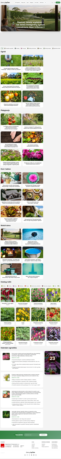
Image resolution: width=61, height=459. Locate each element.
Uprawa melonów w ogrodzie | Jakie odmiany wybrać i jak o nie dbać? (26, 402)
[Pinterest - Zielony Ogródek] (32, 455)
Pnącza (27, 285)
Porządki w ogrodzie (9, 48)
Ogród (28, 2)
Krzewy (10, 285)
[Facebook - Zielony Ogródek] (27, 455)
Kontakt (33, 446)
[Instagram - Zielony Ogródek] (29, 455)
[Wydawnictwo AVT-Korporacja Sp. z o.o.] (2, 446)
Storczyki (24, 48)
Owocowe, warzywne (47, 285)
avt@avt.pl (22, 445)
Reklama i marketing (35, 447)
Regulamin (43, 444)
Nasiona (40, 48)
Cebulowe (21, 285)
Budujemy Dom (54, 444)
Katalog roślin (23, 2)
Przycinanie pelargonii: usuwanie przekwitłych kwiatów (23, 359)
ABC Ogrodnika (17, 2)
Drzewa (4, 285)
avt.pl (21, 446)
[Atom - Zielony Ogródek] (36, 455)
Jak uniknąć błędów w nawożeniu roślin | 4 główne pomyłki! (24, 381)
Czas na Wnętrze (54, 445)
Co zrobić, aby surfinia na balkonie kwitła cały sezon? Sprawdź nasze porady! (26, 365)
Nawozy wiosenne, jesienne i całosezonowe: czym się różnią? (24, 383)
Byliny (15, 285)
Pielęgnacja (31, 2)
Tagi (2, 48)
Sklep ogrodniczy (55, 447)
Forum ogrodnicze (55, 446)
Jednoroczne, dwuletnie (36, 285)
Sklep (57, 2)
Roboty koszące (48, 48)
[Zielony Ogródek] (30, 452)
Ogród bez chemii (57, 48)
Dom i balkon (36, 2)
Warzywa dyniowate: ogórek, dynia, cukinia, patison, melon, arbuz (25, 400)
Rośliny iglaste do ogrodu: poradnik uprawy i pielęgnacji (23, 420)
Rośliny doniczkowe (32, 48)
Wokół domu (42, 2)
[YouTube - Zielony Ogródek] (34, 455)
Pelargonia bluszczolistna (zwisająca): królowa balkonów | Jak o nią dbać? (25, 362)
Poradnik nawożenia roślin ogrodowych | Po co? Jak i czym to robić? (26, 384)
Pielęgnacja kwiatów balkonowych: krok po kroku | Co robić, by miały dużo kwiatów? (26, 368)
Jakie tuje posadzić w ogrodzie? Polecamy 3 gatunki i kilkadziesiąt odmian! (25, 425)
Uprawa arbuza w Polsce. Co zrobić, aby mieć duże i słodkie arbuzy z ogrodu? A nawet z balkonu (26, 405)
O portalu (33, 444)
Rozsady (17, 48)
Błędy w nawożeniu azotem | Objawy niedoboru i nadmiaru (24, 379)
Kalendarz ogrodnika (9, 348)
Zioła (55, 285)
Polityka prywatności (45, 446)
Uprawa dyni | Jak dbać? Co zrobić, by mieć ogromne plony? (24, 398)
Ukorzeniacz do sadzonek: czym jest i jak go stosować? (23, 422)
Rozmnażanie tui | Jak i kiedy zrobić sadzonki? (21, 418)
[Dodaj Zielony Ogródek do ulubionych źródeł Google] (25, 455)
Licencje (43, 445)
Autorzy (33, 445)
